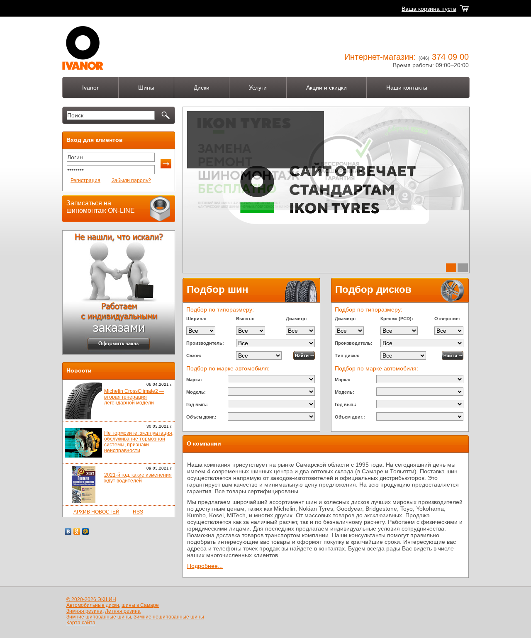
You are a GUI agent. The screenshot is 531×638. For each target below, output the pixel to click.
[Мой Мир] (85, 531)
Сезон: (194, 355)
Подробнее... (207, 181)
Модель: (196, 392)
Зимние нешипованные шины (169, 617)
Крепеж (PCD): (396, 318)
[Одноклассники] (77, 531)
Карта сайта (80, 623)
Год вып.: (197, 404)
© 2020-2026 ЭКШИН (91, 599)
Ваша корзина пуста (429, 8)
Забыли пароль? (131, 180)
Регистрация (85, 180)
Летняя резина (123, 611)
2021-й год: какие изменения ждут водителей (138, 478)
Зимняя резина (84, 611)
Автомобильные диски (92, 605)
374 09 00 (450, 56)
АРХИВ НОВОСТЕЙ (96, 512)
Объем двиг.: (201, 416)
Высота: (245, 318)
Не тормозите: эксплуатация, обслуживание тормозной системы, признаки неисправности (138, 441)
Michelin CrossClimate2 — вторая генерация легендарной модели (134, 397)
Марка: (194, 379)
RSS (138, 512)
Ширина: (196, 318)
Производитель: (205, 343)
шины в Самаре (140, 605)
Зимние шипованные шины (98, 617)
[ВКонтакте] (68, 531)
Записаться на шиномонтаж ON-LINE (100, 207)
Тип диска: (347, 355)
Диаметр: (296, 318)
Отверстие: (447, 318)
